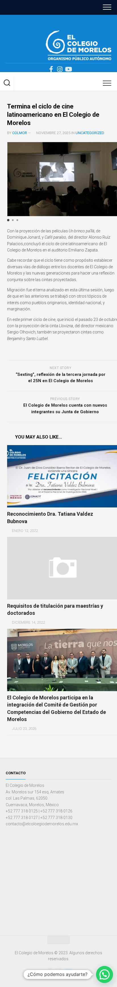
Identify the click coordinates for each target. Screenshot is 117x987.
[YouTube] (68, 69)
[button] (8, 220)
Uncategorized (90, 133)
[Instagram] (60, 69)
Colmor (19, 133)
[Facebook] (51, 69)
